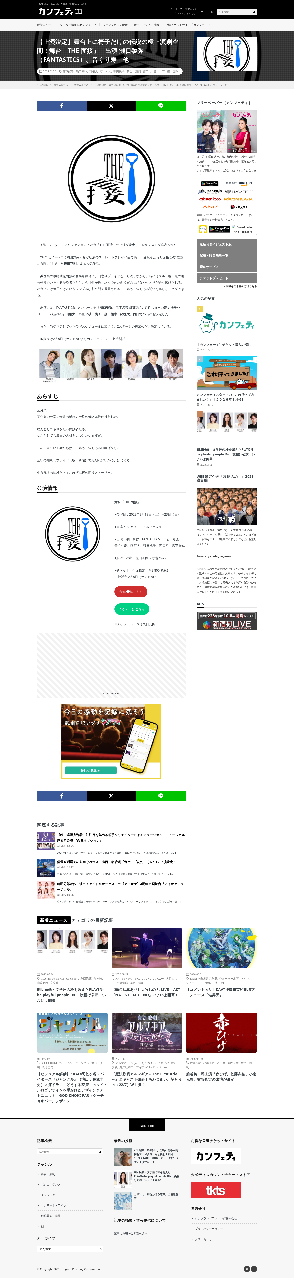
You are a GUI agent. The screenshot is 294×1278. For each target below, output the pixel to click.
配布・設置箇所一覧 (214, 255)
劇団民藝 (86, 978)
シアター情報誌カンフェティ (78, 25)
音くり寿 (159, 71)
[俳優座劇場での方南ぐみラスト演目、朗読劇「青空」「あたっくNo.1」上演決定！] (46, 868)
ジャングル (82, 1062)
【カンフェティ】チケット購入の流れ (224, 344)
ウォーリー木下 (229, 978)
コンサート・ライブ (53, 1205)
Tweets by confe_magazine (214, 556)
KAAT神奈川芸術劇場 (203, 978)
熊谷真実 (233, 1062)
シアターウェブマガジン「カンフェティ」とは (184, 11)
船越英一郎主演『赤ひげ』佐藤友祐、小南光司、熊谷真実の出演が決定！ (221, 1076)
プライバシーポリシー (209, 1229)
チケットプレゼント (214, 278)
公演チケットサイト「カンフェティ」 (189, 25)
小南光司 (209, 1062)
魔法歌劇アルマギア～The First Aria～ (143, 1067)
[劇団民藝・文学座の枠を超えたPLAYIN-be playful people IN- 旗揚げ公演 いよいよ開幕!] (123, 1179)
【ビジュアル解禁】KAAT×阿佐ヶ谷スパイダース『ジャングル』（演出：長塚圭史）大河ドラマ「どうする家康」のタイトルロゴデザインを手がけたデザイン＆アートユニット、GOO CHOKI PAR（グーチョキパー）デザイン (72, 1087)
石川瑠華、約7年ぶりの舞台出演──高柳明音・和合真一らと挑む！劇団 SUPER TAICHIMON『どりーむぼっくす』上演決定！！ (156, 1156)
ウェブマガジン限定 (115, 25)
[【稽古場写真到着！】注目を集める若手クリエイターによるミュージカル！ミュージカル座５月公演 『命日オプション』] (46, 841)
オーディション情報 (146, 25)
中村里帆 (218, 982)
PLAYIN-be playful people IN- (59, 978)
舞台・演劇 (134, 71)
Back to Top (147, 1126)
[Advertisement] (111, 661)
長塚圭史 (47, 1067)
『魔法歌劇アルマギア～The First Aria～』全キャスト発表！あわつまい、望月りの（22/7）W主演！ (147, 1079)
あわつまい (149, 1062)
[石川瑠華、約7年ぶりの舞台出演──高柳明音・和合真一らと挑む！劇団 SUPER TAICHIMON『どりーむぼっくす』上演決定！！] (123, 1157)
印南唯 (98, 978)
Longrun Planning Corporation (80, 1269)
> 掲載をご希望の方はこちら (240, 286)
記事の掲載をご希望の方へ (131, 1233)
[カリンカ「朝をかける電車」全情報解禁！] (123, 1201)
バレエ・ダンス (51, 1184)
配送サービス (209, 267)
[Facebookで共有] (62, 106)
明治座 (221, 1062)
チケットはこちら (132, 609)
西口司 (147, 71)
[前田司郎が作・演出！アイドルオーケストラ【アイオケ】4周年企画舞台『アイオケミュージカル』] (46, 890)
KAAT (69, 1062)
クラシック (48, 1195)
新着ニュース (45, 25)
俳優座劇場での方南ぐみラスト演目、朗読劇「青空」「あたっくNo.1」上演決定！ (116, 862)
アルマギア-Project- (127, 1062)
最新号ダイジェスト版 (216, 244)
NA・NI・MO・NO (127, 978)
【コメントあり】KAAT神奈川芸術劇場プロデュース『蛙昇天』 (220, 992)
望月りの (163, 1062)
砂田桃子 (119, 71)
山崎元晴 (42, 982)
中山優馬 (205, 982)
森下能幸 (68, 71)
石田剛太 (105, 71)
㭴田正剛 (172, 71)
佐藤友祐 (195, 1062)
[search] (254, 12)
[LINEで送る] (161, 106)
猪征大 (93, 71)
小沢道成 (122, 982)
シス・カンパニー (152, 978)
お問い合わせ (203, 1239)
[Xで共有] (111, 106)
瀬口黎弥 (81, 71)
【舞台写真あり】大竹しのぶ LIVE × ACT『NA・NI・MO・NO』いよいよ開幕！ (146, 992)
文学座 (54, 982)
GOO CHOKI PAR (52, 1062)
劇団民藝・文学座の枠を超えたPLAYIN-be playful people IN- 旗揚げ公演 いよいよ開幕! (226, 454)
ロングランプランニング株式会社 (216, 1218)
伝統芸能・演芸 (51, 1216)
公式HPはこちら (131, 591)
